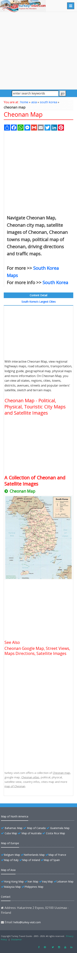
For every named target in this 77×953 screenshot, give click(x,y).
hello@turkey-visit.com (27, 922)
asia (34, 102)
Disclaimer (16, 939)
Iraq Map (47, 881)
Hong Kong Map (14, 881)
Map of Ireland (31, 860)
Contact (5, 896)
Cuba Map (11, 833)
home (24, 102)
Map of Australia (31, 833)
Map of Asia (8, 870)
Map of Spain (52, 860)
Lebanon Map (65, 881)
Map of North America (14, 816)
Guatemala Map (60, 828)
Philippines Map (33, 886)
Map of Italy (11, 860)
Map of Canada (36, 828)
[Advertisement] (38, 50)
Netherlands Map (34, 855)
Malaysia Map (12, 886)
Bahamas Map (13, 828)
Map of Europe (10, 843)
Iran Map (32, 881)
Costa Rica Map (55, 833)
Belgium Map (12, 855)
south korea (48, 102)
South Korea (55, 282)
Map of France (57, 855)
